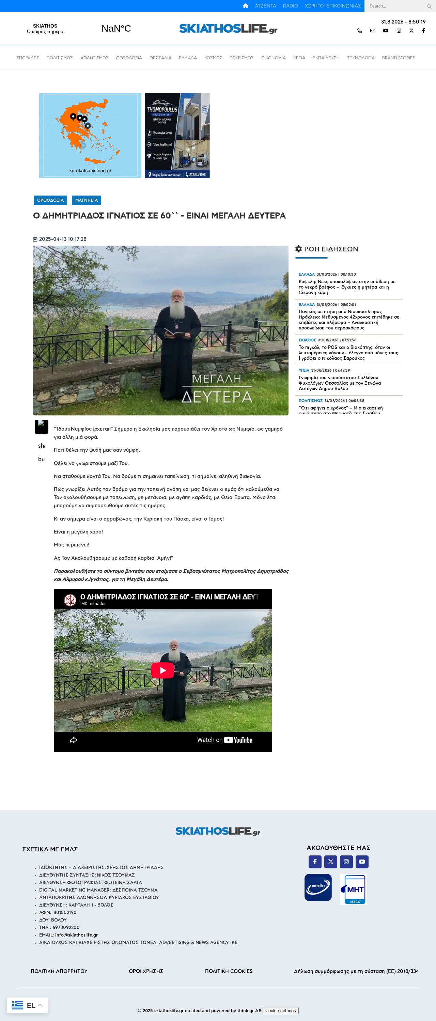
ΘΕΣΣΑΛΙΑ (160, 58)
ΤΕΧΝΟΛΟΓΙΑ (361, 58)
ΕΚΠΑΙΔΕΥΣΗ (326, 58)
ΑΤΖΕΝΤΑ (265, 6)
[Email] (372, 31)
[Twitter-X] (411, 31)
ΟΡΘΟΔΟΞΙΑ (129, 58)
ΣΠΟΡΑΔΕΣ (27, 58)
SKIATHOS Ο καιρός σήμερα (81, 28)
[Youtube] (386, 31)
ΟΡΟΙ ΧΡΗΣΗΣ (146, 971)
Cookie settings (280, 1010)
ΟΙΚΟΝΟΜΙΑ (273, 58)
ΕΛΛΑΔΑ (188, 58)
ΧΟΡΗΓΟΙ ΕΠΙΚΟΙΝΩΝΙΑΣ (333, 6)
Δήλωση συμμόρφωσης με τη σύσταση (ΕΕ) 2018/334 (356, 971)
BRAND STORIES (398, 58)
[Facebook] (423, 31)
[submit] (429, 6)
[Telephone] (359, 31)
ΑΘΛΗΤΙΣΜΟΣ (94, 58)
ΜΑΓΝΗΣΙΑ (86, 200)
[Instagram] (399, 31)
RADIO (290, 6)
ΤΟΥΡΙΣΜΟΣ (242, 58)
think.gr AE (249, 1011)
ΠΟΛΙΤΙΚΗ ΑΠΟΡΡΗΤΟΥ (59, 971)
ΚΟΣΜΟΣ (213, 58)
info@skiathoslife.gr (76, 935)
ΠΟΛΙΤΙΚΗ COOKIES (229, 971)
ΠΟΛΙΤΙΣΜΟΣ (60, 58)
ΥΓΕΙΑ (299, 58)
